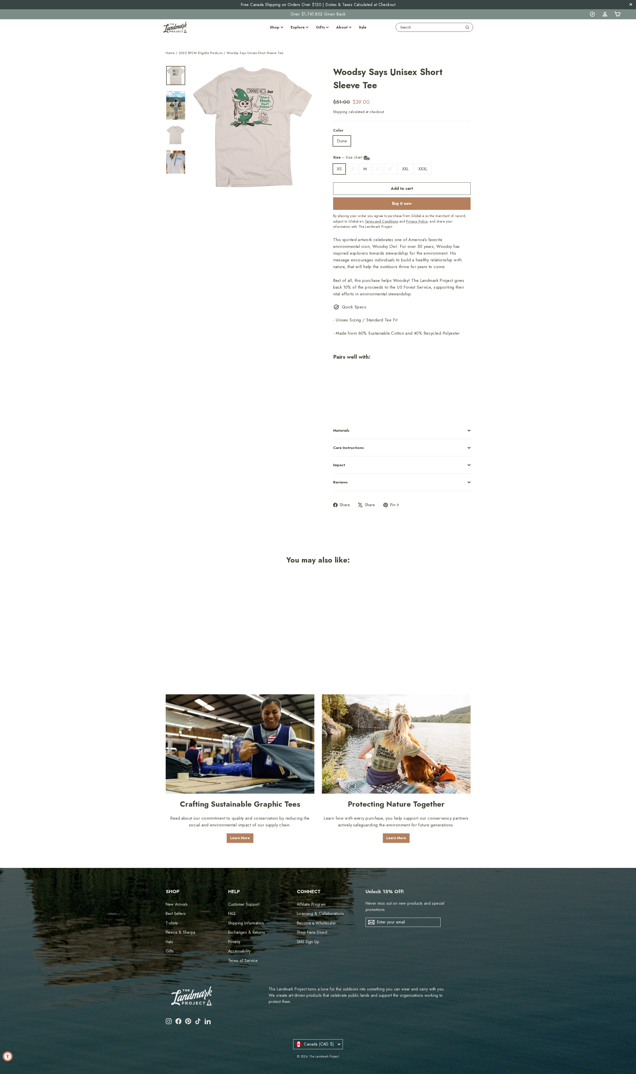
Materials (341, 430)
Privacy (234, 942)
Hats (169, 942)
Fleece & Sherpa (180, 932)
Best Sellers (176, 913)
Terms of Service (243, 960)
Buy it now (402, 203)
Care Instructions (348, 447)
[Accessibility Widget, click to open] (7, 1056)
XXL (405, 169)
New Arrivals (177, 904)
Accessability (239, 951)
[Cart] (617, 14)
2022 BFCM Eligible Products (201, 53)
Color (338, 130)
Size (348, 157)
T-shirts (172, 923)
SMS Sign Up (308, 942)
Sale (362, 27)
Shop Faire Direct (312, 932)
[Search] (467, 27)
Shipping (340, 111)
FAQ (232, 913)
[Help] (592, 14)
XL (390, 169)
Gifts (320, 27)
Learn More (240, 837)
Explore (298, 27)
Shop (274, 27)
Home (170, 53)
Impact (339, 465)
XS (339, 169)
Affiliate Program (311, 904)
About (342, 27)
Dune (342, 141)
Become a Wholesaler (316, 923)
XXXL (423, 169)
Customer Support (244, 904)
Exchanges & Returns (246, 932)
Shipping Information (246, 923)
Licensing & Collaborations (320, 913)
